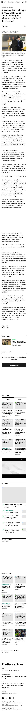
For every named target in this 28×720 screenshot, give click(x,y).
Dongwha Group (13, 693)
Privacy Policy (20, 683)
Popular (20, 399)
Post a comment (14, 365)
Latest (8, 399)
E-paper (9, 676)
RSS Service (15, 676)
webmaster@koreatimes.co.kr (16, 702)
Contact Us (16, 670)
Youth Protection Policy (8, 685)
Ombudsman (13, 683)
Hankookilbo (5, 693)
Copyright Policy (6, 687)
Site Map (4, 678)
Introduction (5, 670)
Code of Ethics (5, 683)
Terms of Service (18, 685)
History (10, 670)
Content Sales (22, 676)
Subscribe (4, 676)
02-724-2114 (6, 704)
